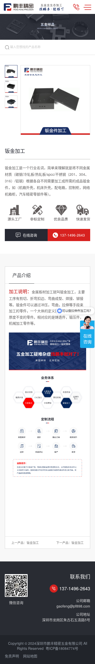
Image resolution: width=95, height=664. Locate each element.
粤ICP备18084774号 (62, 648)
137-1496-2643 (72, 235)
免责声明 (12, 655)
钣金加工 (33, 542)
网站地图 (30, 655)
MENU (87, 7)
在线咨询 (30, 235)
